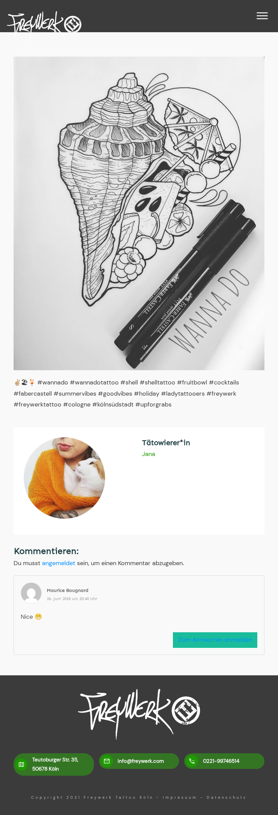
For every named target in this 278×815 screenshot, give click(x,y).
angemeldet (58, 563)
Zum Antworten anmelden (215, 639)
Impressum (180, 797)
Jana (148, 454)
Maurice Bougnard (67, 590)
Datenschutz (227, 797)
